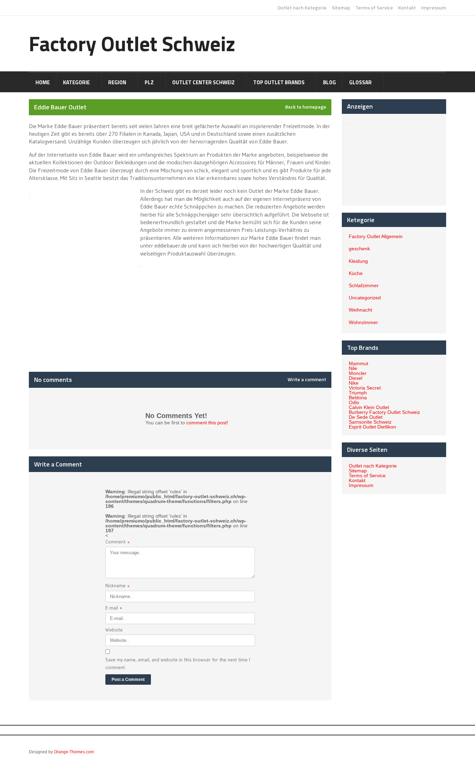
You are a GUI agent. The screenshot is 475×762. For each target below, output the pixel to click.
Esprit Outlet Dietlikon (372, 427)
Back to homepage (305, 106)
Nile (353, 368)
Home (42, 82)
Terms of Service (374, 7)
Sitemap (341, 7)
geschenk (359, 248)
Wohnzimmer (363, 322)
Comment (117, 543)
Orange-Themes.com (74, 751)
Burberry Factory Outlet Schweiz (384, 412)
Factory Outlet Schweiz (132, 43)
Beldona (358, 397)
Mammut (358, 363)
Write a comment (307, 379)
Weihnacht (360, 310)
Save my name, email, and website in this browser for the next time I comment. (177, 663)
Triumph (358, 392)
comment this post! (207, 422)
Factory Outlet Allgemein (376, 236)
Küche (356, 273)
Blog (329, 82)
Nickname (117, 586)
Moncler (358, 373)
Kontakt (407, 7)
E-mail (113, 609)
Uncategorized (365, 297)
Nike (354, 383)
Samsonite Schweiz (370, 422)
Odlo (354, 402)
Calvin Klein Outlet (369, 407)
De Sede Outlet (366, 417)
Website (114, 630)
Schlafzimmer (364, 285)
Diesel (355, 378)
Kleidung (358, 261)
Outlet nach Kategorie (302, 7)
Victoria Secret (365, 388)
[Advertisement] (84, 234)
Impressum (433, 7)
